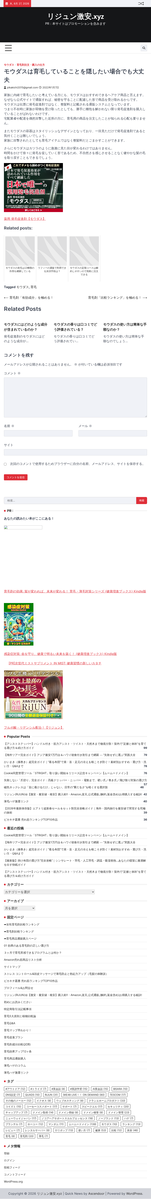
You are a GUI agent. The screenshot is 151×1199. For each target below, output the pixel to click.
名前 (9, 426)
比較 (116, 1130)
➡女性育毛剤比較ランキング (21, 924)
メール (85, 426)
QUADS (32, 1094)
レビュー (13, 1130)
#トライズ (38, 1088)
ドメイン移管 (93, 1112)
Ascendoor (96, 1193)
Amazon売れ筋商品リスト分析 (23, 959)
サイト (8, 445)
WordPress (134, 1193)
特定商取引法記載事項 (17, 1009)
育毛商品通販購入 (15, 1058)
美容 (132, 1130)
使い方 (84, 1130)
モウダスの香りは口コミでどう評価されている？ (75, 326)
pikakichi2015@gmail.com (22, 87)
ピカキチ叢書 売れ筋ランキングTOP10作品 (31, 819)
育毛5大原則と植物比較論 (20, 1016)
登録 (6, 1153)
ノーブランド (108, 1118)
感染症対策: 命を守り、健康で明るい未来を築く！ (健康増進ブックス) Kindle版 (60, 654)
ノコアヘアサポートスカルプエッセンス (67, 1118)
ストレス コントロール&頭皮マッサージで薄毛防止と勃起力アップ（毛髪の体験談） (56, 973)
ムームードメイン (82, 1124)
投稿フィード (12, 1167)
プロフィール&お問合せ (18, 987)
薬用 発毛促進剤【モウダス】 (25, 219)
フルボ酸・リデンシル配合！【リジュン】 (34, 727)
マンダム (56, 1124)
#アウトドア (15, 1088)
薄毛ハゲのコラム (15, 1065)
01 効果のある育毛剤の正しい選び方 (26, 945)
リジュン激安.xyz (75, 17)
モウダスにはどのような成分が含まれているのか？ (25, 326)
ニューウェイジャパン (21, 1118)
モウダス (9, 64)
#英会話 (58, 1088)
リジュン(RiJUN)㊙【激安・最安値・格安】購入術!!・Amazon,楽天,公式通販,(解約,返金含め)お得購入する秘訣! (73, 794)
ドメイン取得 (43, 1112)
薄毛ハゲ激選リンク (16, 801)
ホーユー (35, 1124)
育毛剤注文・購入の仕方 (31, 64)
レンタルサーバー (37, 1130)
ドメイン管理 (118, 1112)
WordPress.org (13, 1181)
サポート (69, 1106)
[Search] (144, 48)
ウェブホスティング (70, 1100)
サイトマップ (12, 966)
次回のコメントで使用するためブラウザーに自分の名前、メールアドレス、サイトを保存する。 (77, 464)
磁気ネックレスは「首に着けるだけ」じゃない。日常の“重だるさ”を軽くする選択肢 (56, 787)
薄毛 (43, 1136)
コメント (12, 373)
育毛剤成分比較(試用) (17, 1044)
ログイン (9, 1160)
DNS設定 (13, 1094)
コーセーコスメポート (41, 1106)
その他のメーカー (18, 1100)
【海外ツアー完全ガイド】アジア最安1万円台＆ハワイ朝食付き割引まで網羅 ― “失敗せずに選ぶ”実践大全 (69, 754)
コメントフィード (15, 1174)
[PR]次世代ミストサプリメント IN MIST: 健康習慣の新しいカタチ (55, 663)
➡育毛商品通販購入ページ (20, 938)
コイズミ (13, 1106)
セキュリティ (118, 1106)
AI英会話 (100, 1088)
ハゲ (128, 1118)
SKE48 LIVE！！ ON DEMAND (84, 1094)
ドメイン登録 (68, 1112)
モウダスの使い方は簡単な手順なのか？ (125, 326)
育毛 (33, 287)
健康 (100, 1130)
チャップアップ (17, 1112)
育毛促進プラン (13, 1037)
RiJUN (51, 1094)
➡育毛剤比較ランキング (19, 931)
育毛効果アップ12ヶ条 (18, 1051)
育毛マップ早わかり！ (17, 1030)
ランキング (131, 1124)
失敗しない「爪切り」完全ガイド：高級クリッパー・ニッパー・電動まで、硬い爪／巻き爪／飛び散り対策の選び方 (75, 780)
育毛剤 (27, 1136)
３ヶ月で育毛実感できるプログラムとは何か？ (33, 952)
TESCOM (118, 1094)
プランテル (14, 1124)
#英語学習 (78, 1088)
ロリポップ (64, 1130)
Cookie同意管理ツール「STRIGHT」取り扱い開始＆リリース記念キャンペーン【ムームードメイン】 (66, 773)
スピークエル (92, 1106)
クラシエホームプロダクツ (107, 1100)
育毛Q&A (9, 1023)
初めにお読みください (17, 1002)
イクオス (44, 1100)
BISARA (120, 1088)
